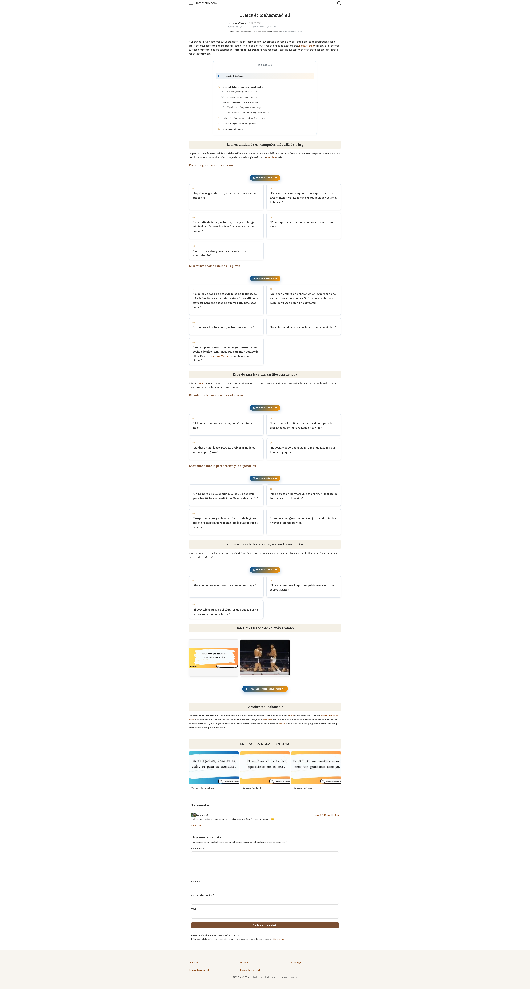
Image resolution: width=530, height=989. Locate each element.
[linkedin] (260, 23)
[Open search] (339, 3)
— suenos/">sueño (220, 356)
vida (201, 383)
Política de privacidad (199, 970)
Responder (196, 825)
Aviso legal (296, 962)
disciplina (271, 157)
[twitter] (249, 23)
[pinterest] (255, 23)
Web (194, 909)
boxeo (282, 723)
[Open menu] (191, 3)
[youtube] (257, 23)
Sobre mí (244, 962)
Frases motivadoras (248, 31)
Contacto (193, 962)
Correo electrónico (202, 895)
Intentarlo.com (206, 3)
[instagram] (252, 23)
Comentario (198, 848)
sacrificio (267, 719)
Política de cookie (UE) (250, 970)
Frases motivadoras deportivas (269, 31)
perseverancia (306, 45)
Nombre (196, 881)
